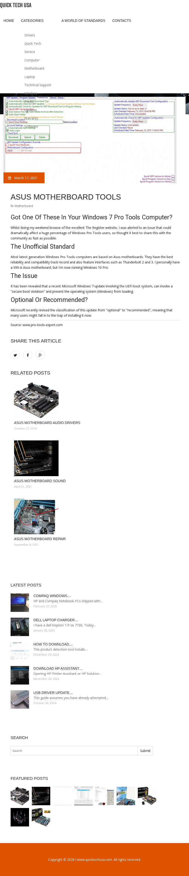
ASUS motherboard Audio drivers (47, 423)
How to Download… (53, 644)
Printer (29, 101)
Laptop (29, 76)
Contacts (121, 21)
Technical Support (37, 85)
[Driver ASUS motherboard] (126, 796)
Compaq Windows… (52, 596)
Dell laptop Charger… (55, 620)
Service (29, 52)
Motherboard (34, 68)
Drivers (29, 35)
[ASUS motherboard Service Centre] (20, 817)
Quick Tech (32, 43)
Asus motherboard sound (40, 481)
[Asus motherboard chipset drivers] (147, 796)
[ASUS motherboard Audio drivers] (95, 400)
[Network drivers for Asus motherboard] (41, 817)
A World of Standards (83, 21)
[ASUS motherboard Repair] (95, 516)
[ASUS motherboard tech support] (104, 796)
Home (8, 21)
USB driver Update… (53, 693)
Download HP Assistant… (58, 668)
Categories (32, 21)
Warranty (31, 118)
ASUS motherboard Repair (40, 539)
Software (31, 126)
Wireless (30, 93)
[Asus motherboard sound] (95, 458)
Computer (31, 60)
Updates (30, 110)
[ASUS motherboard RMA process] (83, 796)
